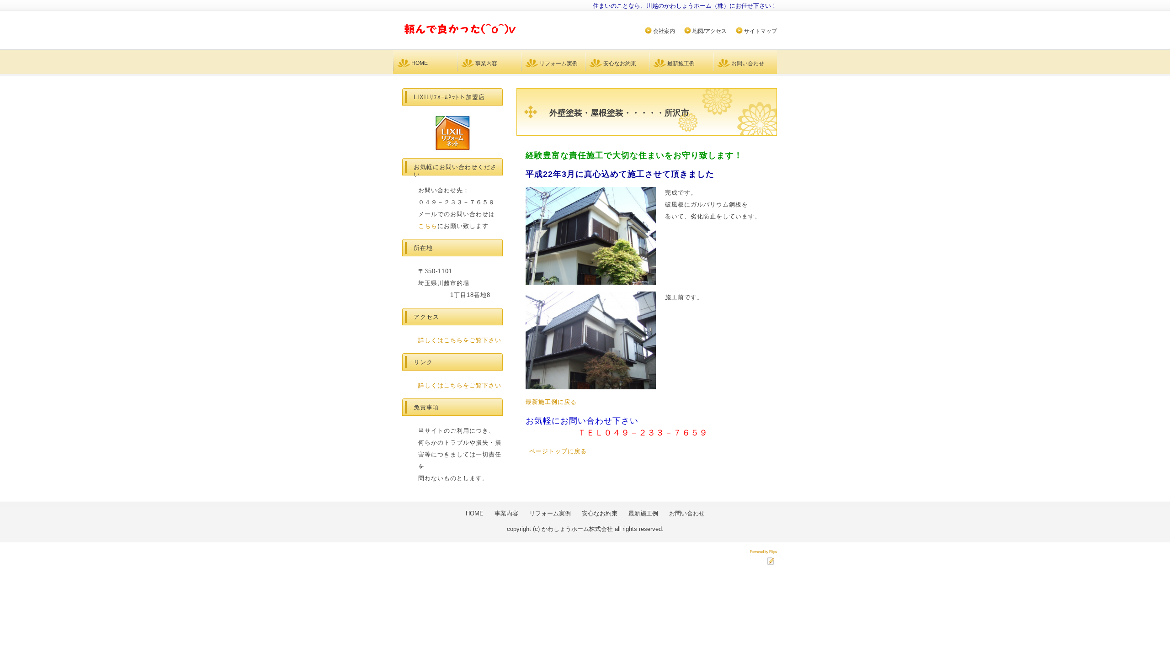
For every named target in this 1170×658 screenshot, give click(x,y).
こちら (427, 226)
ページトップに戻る (558, 451)
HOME (419, 63)
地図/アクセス (709, 31)
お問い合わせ (747, 63)
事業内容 (486, 63)
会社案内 (664, 31)
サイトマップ (760, 31)
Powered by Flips (763, 552)
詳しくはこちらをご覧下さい (459, 340)
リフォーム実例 (558, 63)
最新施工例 (681, 63)
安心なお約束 (619, 63)
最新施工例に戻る (551, 401)
